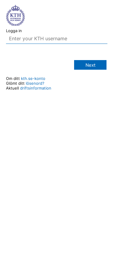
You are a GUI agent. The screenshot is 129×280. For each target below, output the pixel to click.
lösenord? (35, 83)
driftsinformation (35, 88)
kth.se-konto (33, 78)
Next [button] (90, 65)
